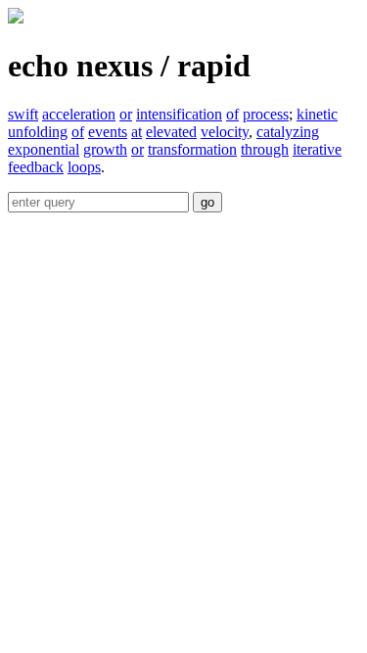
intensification (179, 114)
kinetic (317, 114)
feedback (36, 167)
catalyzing (287, 131)
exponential (43, 149)
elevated (171, 131)
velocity (225, 131)
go (207, 202)
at (136, 131)
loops (84, 167)
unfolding (38, 131)
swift (23, 114)
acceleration (78, 114)
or (125, 114)
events (107, 131)
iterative (317, 149)
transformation (192, 149)
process (266, 114)
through (265, 149)
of (232, 114)
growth (105, 149)
